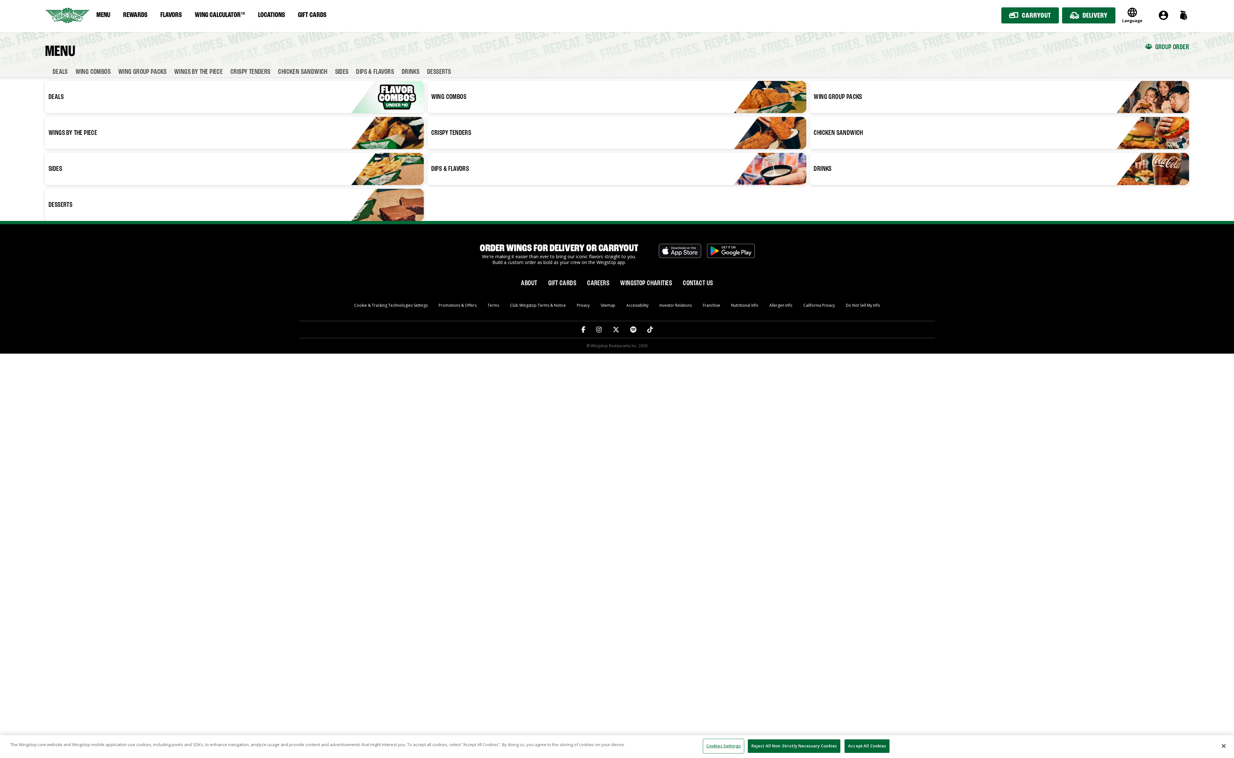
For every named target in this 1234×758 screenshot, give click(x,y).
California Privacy (819, 305)
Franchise (711, 305)
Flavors (171, 15)
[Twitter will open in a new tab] (616, 329)
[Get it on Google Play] (731, 254)
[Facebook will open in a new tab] (583, 329)
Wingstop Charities (646, 283)
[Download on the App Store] (680, 254)
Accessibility (637, 305)
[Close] (1224, 746)
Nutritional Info (744, 305)
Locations (271, 15)
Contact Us (698, 283)
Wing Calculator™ (220, 15)
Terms (493, 305)
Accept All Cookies (867, 746)
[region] (617, 746)
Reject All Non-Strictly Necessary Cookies (794, 746)
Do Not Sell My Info (863, 305)
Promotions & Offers (458, 305)
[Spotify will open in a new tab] (633, 329)
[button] (1183, 15)
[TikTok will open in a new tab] (650, 329)
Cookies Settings (723, 746)
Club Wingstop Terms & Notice (538, 305)
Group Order (1172, 47)
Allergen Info (780, 305)
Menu (103, 15)
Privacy (583, 305)
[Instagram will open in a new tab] (599, 329)
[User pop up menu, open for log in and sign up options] (1163, 15)
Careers (598, 283)
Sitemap (608, 305)
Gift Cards (312, 15)
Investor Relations (675, 305)
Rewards (135, 15)
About (529, 283)
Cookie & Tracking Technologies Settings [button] (391, 305)
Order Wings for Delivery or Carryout (559, 248)
